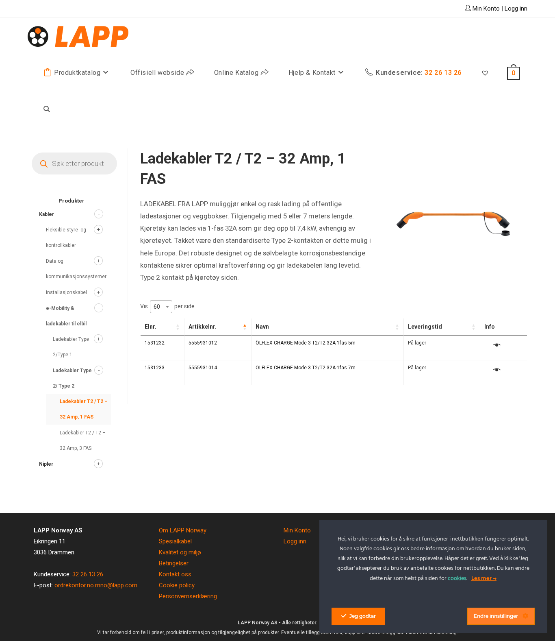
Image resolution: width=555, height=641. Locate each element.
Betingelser (174, 563)
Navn (262, 326)
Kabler (46, 214)
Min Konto (297, 530)
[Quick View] (496, 346)
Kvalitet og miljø (180, 552)
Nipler (46, 464)
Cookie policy (177, 585)
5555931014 (203, 368)
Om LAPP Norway (182, 530)
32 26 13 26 (87, 574)
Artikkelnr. (203, 326)
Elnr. (150, 326)
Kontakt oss (175, 574)
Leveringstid (425, 326)
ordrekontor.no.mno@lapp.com (95, 585)
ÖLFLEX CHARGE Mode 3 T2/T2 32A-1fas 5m (306, 343)
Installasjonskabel (66, 292)
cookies (457, 578)
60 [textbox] (157, 306)
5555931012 (203, 343)
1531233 (155, 368)
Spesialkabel (175, 541)
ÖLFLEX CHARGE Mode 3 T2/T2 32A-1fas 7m (306, 368)
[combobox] (161, 306)
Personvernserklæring (188, 596)
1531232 (155, 343)
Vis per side (167, 306)
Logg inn (516, 8)
